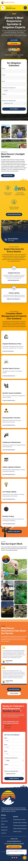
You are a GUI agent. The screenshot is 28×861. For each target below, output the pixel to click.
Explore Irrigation (13, 280)
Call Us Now (14, 40)
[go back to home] (8, 798)
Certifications (4, 830)
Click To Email (7, 727)
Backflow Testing (17, 831)
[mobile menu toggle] (25, 7)
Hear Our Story (7, 175)
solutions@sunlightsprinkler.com (14, 841)
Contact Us (3, 833)
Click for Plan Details (8, 351)
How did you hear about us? (9, 87)
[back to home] (8, 2)
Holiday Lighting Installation (20, 828)
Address (4, 94)
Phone (3, 75)
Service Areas (4, 821)
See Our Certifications (14, 214)
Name (3, 68)
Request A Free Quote (14, 531)
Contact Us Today (14, 847)
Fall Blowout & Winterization (20, 825)
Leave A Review (14, 693)
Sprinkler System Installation (20, 822)
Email (3, 81)
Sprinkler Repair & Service (19, 819)
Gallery (2, 824)
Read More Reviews (14, 689)
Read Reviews (4, 827)
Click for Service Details (8, 375)
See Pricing (14, 43)
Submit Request (14, 778)
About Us (3, 818)
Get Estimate (14, 109)
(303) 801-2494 (7, 725)
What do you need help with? (9, 100)
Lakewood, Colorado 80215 (14, 843)
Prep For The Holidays (13, 299)
